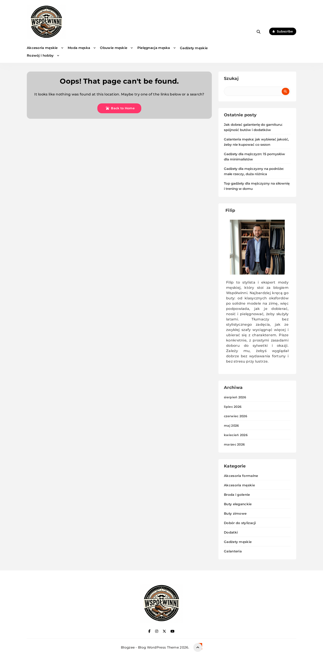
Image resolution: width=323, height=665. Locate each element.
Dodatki (231, 532)
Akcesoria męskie (42, 48)
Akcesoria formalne (241, 476)
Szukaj (231, 78)
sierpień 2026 (235, 397)
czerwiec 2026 (235, 416)
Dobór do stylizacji (240, 523)
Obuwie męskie (113, 48)
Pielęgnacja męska (153, 48)
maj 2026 (231, 426)
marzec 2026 (234, 444)
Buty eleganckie (238, 504)
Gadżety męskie (194, 48)
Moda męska (79, 48)
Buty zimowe (235, 513)
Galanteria (233, 551)
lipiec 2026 (232, 407)
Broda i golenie (237, 494)
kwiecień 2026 (236, 435)
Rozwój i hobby (40, 55)
